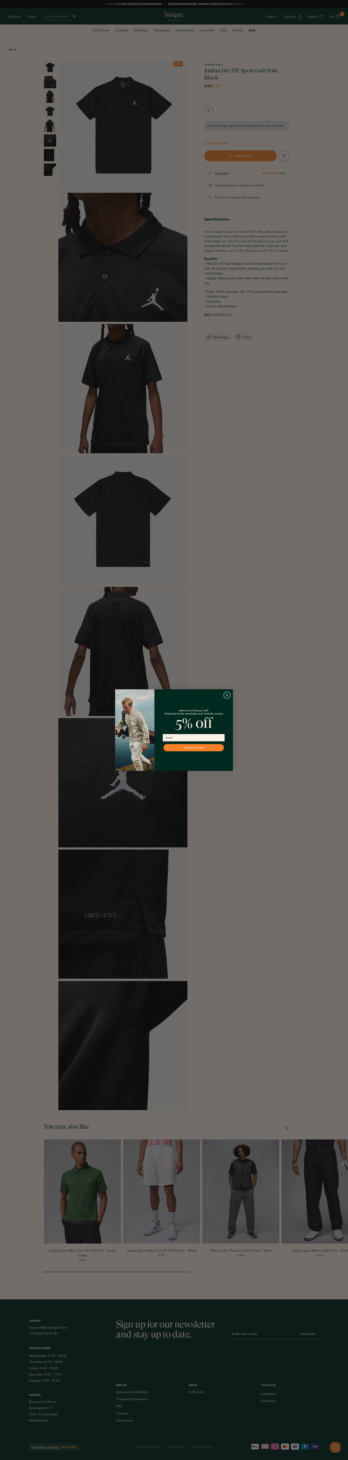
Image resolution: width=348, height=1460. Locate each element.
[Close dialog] (227, 695)
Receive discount (193, 747)
